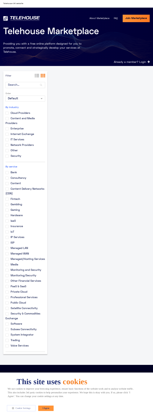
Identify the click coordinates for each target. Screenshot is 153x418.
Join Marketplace (136, 18)
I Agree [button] (46, 408)
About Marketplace (99, 18)
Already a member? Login (130, 62)
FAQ (116, 18)
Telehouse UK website (13, 3)
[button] (22, 408)
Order (8, 94)
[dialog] (76, 395)
